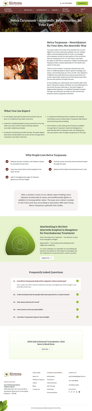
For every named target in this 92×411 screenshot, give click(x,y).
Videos (35, 383)
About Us (83, 10)
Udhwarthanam (52, 383)
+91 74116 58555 (73, 381)
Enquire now (46, 258)
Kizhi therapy (51, 386)
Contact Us (82, 3)
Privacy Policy (57, 408)
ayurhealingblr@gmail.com (77, 376)
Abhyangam (51, 376)
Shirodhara (50, 389)
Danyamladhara (52, 392)
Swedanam (50, 380)
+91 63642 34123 (74, 385)
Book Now (45, 349)
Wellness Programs (39, 380)
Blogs (34, 386)
